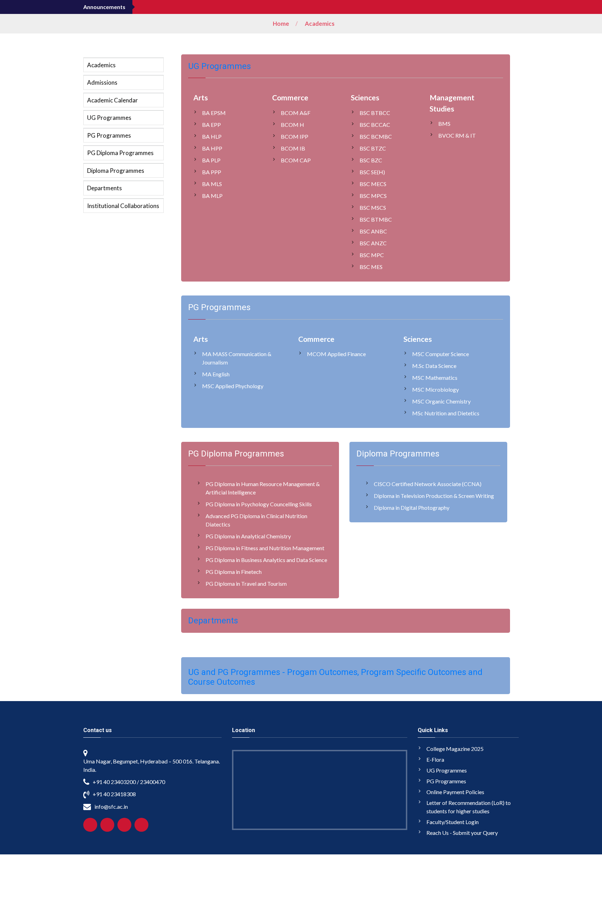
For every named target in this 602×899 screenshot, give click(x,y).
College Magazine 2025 (455, 748)
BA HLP (212, 136)
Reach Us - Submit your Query (462, 832)
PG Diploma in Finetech (234, 571)
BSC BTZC (373, 148)
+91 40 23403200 (114, 781)
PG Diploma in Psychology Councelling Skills (259, 504)
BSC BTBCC (375, 112)
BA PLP (211, 160)
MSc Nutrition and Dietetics (445, 413)
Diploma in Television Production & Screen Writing (434, 495)
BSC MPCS (373, 195)
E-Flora (435, 759)
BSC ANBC (373, 231)
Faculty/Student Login (452, 822)
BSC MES (371, 266)
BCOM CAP (296, 160)
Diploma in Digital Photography (411, 507)
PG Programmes (109, 135)
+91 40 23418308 (114, 794)
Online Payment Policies (455, 792)
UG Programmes (109, 117)
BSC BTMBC (376, 219)
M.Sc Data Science (434, 365)
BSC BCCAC (375, 124)
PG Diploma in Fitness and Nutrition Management (265, 548)
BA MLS (212, 183)
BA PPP (211, 172)
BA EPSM (214, 112)
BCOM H (292, 124)
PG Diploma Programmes (120, 152)
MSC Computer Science (440, 354)
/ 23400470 (151, 781)
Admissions (102, 82)
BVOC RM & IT (457, 135)
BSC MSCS (373, 207)
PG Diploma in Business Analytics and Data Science (266, 559)
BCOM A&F (295, 112)
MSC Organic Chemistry (441, 401)
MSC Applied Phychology (232, 386)
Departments (104, 188)
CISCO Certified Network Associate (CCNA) (427, 484)
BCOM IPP (294, 136)
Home (281, 23)
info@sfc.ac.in (111, 806)
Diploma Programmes (115, 170)
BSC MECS (373, 183)
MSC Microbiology (435, 389)
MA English (216, 374)
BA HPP (212, 148)
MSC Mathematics (434, 377)
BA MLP (212, 195)
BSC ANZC (373, 243)
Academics (319, 23)
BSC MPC (372, 255)
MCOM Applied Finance (336, 354)
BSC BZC (371, 160)
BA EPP (211, 124)
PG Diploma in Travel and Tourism (246, 583)
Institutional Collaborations (123, 205)
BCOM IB (293, 148)
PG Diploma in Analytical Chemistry (248, 536)
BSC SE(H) (372, 172)
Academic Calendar (112, 100)
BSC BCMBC (376, 136)
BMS (444, 123)
